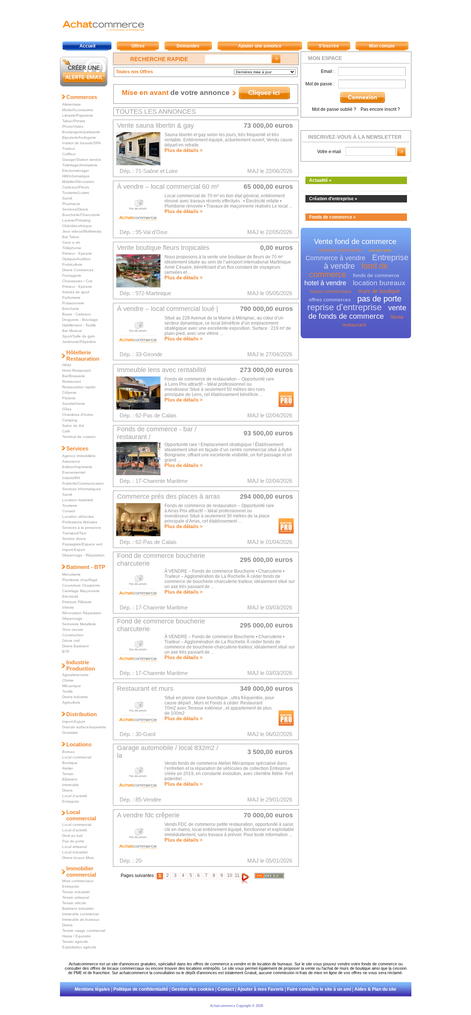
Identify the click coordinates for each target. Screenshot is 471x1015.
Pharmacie (71, 204)
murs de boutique (379, 291)
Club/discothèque (77, 226)
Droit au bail (72, 836)
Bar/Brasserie (73, 376)
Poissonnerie (73, 303)
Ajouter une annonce (259, 46)
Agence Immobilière (79, 456)
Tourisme (69, 505)
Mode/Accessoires (77, 110)
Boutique (70, 763)
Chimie (68, 680)
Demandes (188, 46)
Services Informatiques (81, 489)
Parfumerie (71, 298)
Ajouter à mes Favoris (260, 989)
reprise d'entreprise (344, 307)
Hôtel (66, 365)
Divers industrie (75, 697)
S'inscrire (329, 46)
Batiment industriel (77, 908)
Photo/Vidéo (73, 126)
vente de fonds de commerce (357, 312)
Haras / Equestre (76, 936)
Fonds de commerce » (332, 217)
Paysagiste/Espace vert (82, 544)
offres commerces (330, 300)
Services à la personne (81, 528)
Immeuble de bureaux (80, 919)
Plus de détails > (183, 150)
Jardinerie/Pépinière (79, 342)
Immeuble (70, 785)
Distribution (81, 714)
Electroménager (75, 171)
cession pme (380, 250)
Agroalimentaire (75, 675)
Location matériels (77, 500)
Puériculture (72, 264)
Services (77, 448)
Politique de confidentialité (140, 989)
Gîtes (66, 409)
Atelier (67, 768)
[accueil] (103, 30)
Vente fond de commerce (355, 241)
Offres (138, 46)
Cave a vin (71, 242)
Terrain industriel (76, 892)
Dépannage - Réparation (83, 555)
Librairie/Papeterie (77, 115)
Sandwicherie (73, 404)
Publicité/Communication (83, 483)
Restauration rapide (79, 387)
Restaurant (71, 381)
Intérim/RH (71, 478)
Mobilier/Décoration (78, 182)
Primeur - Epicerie (77, 253)
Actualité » (320, 180)
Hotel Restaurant (76, 370)
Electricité (70, 596)
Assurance (71, 461)
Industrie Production (80, 665)
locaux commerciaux (330, 291)
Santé (67, 198)
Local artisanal (74, 847)
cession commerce (340, 250)
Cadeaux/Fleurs (75, 187)
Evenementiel (73, 472)
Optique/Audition (76, 259)
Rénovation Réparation (82, 613)
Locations (79, 744)
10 (229, 875)
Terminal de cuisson (79, 437)
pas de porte (379, 298)
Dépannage (72, 618)
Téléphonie (71, 248)
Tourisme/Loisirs (75, 193)
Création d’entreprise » (333, 198)
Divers (67, 790)
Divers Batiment (75, 646)
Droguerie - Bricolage (80, 320)
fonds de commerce (376, 275)
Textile (67, 691)
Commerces (81, 97)
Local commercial (76, 757)
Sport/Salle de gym (78, 336)
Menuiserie (71, 574)
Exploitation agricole (79, 947)
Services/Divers (75, 209)
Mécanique (71, 686)
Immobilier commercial (81, 871)
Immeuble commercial (80, 914)
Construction (73, 635)
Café (66, 431)
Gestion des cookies (192, 989)
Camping (69, 420)
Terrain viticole (74, 903)
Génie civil (70, 641)
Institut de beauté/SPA (81, 143)
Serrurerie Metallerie (79, 624)
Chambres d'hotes (77, 415)
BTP (66, 652)
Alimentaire (71, 104)
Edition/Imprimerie (77, 467)
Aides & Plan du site (375, 989)
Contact (225, 989)
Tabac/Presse (73, 121)
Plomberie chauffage (80, 580)
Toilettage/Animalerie (80, 165)
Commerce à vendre (335, 258)
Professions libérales (79, 522)
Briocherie (70, 309)
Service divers (74, 539)
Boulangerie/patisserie (81, 132)
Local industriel (75, 852)
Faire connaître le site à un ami (319, 989)
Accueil (87, 46)
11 (237, 875)
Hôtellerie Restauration (82, 355)
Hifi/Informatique (76, 176)
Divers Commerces (77, 270)
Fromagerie (71, 275)
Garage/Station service (81, 160)
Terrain (68, 774)
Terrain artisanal (75, 897)
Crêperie (69, 392)
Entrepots (70, 801)
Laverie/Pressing (76, 220)
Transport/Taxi (74, 533)
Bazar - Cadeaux (76, 314)
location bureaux (379, 283)
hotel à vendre (325, 283)
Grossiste (70, 733)
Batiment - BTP (85, 567)
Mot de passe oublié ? (334, 109)
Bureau (68, 752)
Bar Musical (72, 331)
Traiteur (68, 148)
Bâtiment (69, 779)
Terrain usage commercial (83, 931)
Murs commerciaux (77, 881)
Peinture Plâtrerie (77, 602)
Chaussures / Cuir (77, 281)
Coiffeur (68, 154)
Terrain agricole (75, 942)
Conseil (68, 511)
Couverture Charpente (81, 585)
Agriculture (71, 702)
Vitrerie (68, 607)
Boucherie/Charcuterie (81, 215)
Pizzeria (68, 398)
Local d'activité (74, 796)
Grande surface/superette (84, 727)
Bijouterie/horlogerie (79, 137)
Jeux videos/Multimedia (82, 231)
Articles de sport (75, 292)
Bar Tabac (70, 237)
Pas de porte (73, 841)
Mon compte (382, 46)
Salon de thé (73, 426)
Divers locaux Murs (78, 858)
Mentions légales (92, 989)
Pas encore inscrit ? (380, 109)
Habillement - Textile (79, 325)
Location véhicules (78, 516)
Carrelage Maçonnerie (81, 591)
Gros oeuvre (72, 629)
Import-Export (73, 550)
